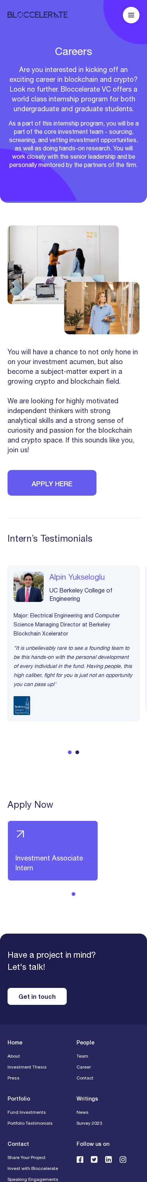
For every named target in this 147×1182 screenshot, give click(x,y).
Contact (85, 1078)
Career (84, 1067)
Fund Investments (27, 1112)
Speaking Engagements (33, 1179)
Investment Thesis (27, 1067)
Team (82, 1056)
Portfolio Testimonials (30, 1123)
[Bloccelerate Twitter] (94, 1159)
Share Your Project (27, 1157)
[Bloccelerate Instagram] (122, 1159)
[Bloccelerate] (38, 15)
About (14, 1056)
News (83, 1112)
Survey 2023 (89, 1123)
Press (14, 1078)
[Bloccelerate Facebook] (80, 1159)
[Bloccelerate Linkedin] (108, 1159)
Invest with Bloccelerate (33, 1168)
